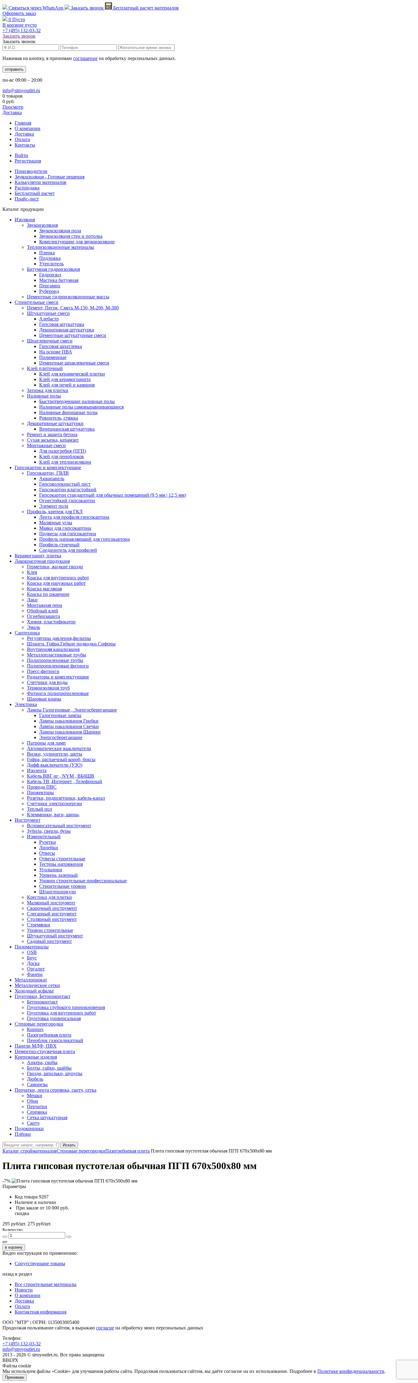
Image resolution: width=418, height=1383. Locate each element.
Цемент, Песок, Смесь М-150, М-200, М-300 (73, 307)
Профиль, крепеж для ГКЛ (55, 511)
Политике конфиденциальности (350, 1371)
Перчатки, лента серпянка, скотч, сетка (55, 1090)
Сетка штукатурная (47, 1117)
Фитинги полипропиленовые (58, 693)
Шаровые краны (44, 698)
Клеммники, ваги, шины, (53, 814)
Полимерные (52, 357)
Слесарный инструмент (52, 913)
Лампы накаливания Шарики (70, 731)
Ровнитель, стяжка (58, 418)
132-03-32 (21, 30)
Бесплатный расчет (145, 7)
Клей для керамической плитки (72, 373)
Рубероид (49, 291)
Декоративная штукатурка (66, 329)
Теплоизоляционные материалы (60, 247)
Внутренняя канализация (53, 649)
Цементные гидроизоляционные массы (68, 296)
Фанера (35, 974)
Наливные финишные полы (68, 412)
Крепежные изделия (36, 1057)
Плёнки (23, 1134)
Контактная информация (40, 1311)
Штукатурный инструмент (55, 935)
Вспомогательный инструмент (59, 825)
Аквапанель (51, 478)
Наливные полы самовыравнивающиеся (81, 406)
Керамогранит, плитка (38, 555)
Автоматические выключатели (59, 748)
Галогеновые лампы (60, 715)
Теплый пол (39, 809)
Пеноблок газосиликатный (55, 1040)
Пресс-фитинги (43, 671)
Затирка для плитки (47, 390)
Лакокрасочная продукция (42, 561)
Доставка (12, 112)
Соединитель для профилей (68, 550)
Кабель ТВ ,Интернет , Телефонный (64, 781)
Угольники (50, 869)
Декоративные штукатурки (55, 423)
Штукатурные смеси (48, 313)
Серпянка (37, 1112)
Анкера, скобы (42, 1062)
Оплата (22, 139)
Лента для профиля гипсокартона (74, 517)
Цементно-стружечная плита (45, 1051)
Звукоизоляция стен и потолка (71, 236)
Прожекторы (40, 792)
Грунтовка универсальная (54, 1018)
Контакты (25, 145)
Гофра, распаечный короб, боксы (61, 759)
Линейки (48, 847)
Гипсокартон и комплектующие (48, 467)
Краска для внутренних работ (58, 577)
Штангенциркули (57, 891)
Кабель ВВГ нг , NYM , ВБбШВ (60, 776)
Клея (32, 572)
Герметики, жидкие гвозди (55, 566)
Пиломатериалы (32, 946)
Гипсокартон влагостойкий (67, 489)
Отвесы (47, 853)
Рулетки (47, 842)
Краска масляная (44, 588)
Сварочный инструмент (52, 908)
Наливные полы (44, 395)
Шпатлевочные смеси (50, 340)
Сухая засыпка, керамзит (53, 440)
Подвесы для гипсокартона (67, 533)
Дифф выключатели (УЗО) (54, 765)
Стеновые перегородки (39, 1023)
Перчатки (37, 1106)
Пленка (47, 252)
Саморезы (37, 1084)
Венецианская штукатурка (67, 429)
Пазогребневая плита (49, 1034)
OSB (32, 952)
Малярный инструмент (51, 902)
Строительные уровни (62, 886)
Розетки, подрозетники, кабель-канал (66, 798)
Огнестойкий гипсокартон (67, 500)
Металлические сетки (37, 985)
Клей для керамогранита (65, 379)
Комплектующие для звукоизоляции (77, 241)
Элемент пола (53, 506)
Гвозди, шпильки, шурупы (54, 1073)
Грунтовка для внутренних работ (61, 1012)
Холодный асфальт (34, 990)
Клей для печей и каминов (67, 384)
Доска (33, 963)
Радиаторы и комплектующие (58, 676)
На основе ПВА (55, 351)
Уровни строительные (50, 930)
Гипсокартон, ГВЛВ (48, 473)
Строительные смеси (36, 302)
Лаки (32, 599)
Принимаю (14, 1377)
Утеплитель (51, 263)
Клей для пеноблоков (61, 456)
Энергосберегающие (60, 737)
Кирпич (35, 1029)
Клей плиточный (45, 368)
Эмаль (33, 627)
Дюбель (35, 1079)
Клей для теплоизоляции (65, 462)
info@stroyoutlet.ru (21, 90)
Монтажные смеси (46, 445)
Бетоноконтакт (42, 1001)
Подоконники (29, 1128)
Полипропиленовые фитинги (58, 665)
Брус (32, 957)
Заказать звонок (87, 7)
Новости (24, 1289)
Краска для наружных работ (56, 583)
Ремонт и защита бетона (52, 434)
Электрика (26, 704)
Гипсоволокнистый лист (65, 484)
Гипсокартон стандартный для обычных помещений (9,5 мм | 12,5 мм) (112, 495)
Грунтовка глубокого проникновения (66, 1007)
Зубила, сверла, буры (49, 831)
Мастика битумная (58, 280)
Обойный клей (42, 610)
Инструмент (27, 820)
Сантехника (27, 632)
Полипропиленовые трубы (55, 660)
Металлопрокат (31, 979)
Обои (32, 1101)
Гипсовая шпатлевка (60, 346)
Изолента (37, 770)
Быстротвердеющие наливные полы (77, 401)
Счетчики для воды (47, 682)
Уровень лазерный (58, 875)
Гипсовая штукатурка (61, 324)
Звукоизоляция (42, 225)
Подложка (50, 258)
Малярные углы (55, 522)
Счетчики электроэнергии (54, 803)
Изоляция (25, 219)
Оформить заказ (19, 13)
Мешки (34, 1095)
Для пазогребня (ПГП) (62, 451)
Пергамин (49, 285)
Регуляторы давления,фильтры (59, 638)
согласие (105, 1327)
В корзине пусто (19, 25)
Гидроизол (50, 274)
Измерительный (44, 836)
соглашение (85, 58)
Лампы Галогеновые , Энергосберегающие (72, 709)
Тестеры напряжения (61, 864)
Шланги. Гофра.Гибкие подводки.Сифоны (71, 643)
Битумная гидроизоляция (53, 269)
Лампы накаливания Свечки (69, 726)
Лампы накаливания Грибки (69, 720)
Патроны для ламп (46, 743)
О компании (27, 128)
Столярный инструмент (52, 919)
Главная (23, 122)
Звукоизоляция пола (60, 230)
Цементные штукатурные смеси (72, 335)
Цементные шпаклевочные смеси (74, 362)
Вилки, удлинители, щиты (54, 754)
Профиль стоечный (59, 544)
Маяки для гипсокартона (65, 528)
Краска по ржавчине (48, 594)
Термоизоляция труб (48, 687)
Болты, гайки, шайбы (49, 1068)
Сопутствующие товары (40, 1263)
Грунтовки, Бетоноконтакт (42, 996)
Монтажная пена (44, 605)
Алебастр (49, 318)
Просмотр (12, 107)
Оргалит (36, 968)
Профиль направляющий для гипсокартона (84, 539)
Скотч (33, 1123)
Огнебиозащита (43, 616)
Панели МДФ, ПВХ (36, 1045)
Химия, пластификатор (51, 621)
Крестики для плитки (49, 897)
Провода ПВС (42, 787)
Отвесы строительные (62, 858)
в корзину (14, 1247)
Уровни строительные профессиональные (83, 880)
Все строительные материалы (46, 1284)
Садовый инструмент (49, 941)
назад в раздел (17, 1273)
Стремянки (38, 924)
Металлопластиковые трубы (56, 654)
